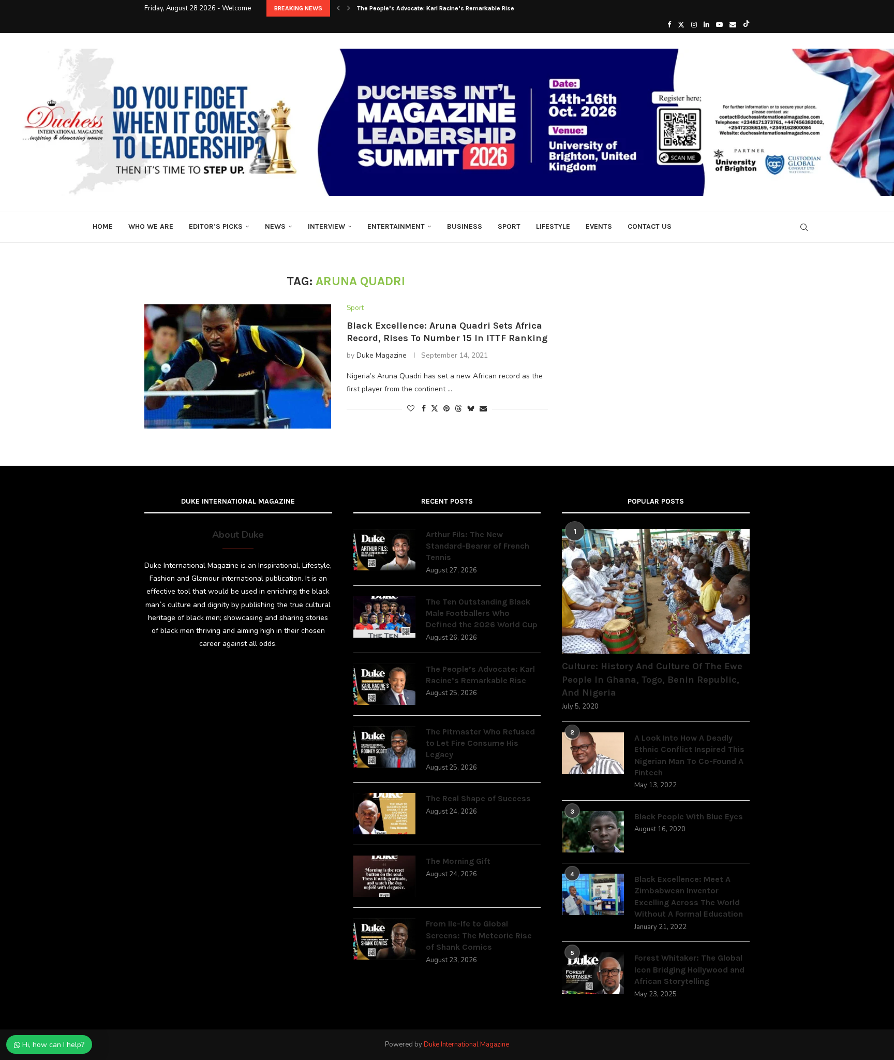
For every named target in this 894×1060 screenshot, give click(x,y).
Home (103, 226)
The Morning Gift (458, 861)
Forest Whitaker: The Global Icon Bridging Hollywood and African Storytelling (689, 969)
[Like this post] (410, 409)
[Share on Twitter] (434, 409)
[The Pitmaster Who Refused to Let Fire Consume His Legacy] (384, 747)
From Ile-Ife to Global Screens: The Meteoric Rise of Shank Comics (479, 935)
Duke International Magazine (466, 1044)
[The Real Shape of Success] (384, 813)
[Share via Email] (483, 409)
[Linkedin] (706, 25)
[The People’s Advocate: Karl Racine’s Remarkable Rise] (384, 684)
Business (464, 226)
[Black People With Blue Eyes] (593, 831)
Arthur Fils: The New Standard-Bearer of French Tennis (477, 546)
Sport (509, 226)
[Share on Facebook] (424, 409)
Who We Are (150, 226)
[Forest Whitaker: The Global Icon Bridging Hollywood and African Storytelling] (593, 973)
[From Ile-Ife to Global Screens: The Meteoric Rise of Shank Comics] (384, 939)
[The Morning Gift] (384, 876)
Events (599, 226)
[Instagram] (694, 25)
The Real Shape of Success (478, 798)
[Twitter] (681, 25)
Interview (326, 226)
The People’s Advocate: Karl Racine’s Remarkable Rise (435, 8)
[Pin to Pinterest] (446, 409)
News (275, 226)
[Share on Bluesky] (470, 409)
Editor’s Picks (216, 226)
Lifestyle (553, 226)
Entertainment (396, 226)
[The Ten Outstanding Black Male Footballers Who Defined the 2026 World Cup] (384, 617)
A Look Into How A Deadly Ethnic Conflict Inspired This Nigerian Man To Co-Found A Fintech (689, 755)
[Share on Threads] (458, 409)
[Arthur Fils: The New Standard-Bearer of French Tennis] (384, 549)
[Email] (732, 25)
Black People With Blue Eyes (688, 816)
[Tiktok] (746, 25)
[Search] (804, 227)
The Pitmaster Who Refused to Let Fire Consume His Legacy (480, 743)
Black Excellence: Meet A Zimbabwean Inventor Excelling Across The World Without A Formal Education (688, 896)
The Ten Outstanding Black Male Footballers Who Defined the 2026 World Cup (482, 613)
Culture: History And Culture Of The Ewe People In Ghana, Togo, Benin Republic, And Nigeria (652, 679)
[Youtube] (719, 25)
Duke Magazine (381, 355)
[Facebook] (669, 25)
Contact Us (650, 226)
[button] (338, 8)
